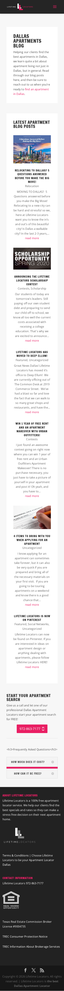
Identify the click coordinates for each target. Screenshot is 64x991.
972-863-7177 (29, 728)
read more (32, 238)
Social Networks (38, 624)
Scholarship (38, 288)
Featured (21, 360)
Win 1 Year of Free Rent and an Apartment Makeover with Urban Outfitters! (32, 429)
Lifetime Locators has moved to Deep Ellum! (32, 354)
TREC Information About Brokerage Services (31, 946)
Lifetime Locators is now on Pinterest (32, 618)
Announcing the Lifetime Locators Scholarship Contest (32, 280)
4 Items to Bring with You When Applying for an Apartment (32, 540)
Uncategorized (38, 360)
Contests (23, 288)
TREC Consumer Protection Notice (25, 936)
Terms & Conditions (16, 855)
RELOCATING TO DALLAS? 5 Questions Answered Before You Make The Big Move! (32, 176)
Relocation (32, 186)
